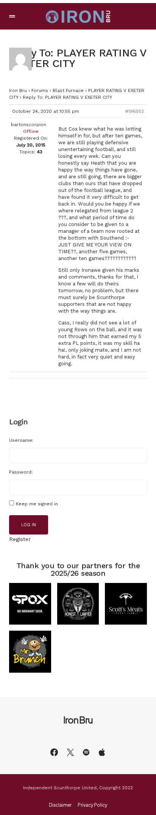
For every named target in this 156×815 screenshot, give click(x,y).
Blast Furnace (68, 90)
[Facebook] (54, 752)
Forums (39, 90)
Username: (21, 440)
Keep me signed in (37, 503)
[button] (12, 16)
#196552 (134, 111)
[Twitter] (70, 752)
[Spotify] (86, 752)
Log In (28, 524)
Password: (21, 472)
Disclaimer (60, 805)
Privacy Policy (92, 805)
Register (20, 539)
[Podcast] (102, 752)
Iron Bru (18, 90)
